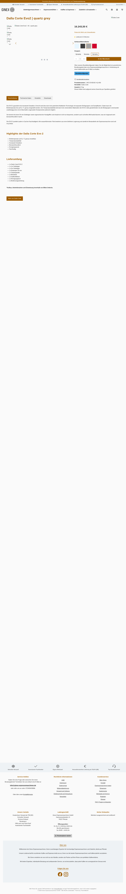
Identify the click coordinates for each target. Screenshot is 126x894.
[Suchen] (107, 9)
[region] (39, 43)
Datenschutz (63, 785)
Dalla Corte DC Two (17, 363)
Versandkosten (58, 888)
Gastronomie (103, 791)
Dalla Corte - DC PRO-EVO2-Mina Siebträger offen (28, 251)
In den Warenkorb (104, 59)
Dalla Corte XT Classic (18, 671)
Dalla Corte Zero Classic (19, 754)
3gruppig (86, 54)
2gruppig (78, 54)
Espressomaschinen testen (103, 785)
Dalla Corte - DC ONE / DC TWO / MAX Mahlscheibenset (30, 223)
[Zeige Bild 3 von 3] (47, 59)
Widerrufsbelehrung (63, 788)
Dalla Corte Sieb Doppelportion (21, 529)
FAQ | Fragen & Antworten (103, 802)
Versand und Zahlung (63, 791)
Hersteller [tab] (38, 98)
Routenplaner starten (64, 835)
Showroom (103, 788)
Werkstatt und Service (103, 794)
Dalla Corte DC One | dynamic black (23, 334)
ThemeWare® (84, 890)
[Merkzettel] (112, 9)
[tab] (12, 98)
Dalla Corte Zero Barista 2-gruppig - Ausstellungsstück (30, 726)
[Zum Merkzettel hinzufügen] (114, 219)
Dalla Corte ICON (16, 419)
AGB (63, 780)
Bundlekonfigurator (82, 73)
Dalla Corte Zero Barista (19, 699)
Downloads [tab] (47, 98)
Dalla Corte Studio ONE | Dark (21, 616)
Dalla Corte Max (16, 474)
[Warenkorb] (122, 9)
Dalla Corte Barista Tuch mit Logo (22, 306)
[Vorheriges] (16, 43)
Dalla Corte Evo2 (16, 391)
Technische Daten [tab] (25, 98)
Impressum (63, 783)
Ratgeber (103, 796)
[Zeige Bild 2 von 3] (44, 59)
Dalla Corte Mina (16, 502)
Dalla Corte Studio (16, 588)
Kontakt (103, 783)
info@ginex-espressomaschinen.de (23, 785)
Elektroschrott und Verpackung (63, 794)
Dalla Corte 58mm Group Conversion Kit (25, 279)
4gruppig (95, 54)
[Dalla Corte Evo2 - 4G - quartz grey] (44, 43)
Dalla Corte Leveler (17, 446)
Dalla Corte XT (15, 644)
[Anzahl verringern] (76, 59)
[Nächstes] (73, 43)
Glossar (103, 799)
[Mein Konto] (117, 9)
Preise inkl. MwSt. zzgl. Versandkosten (84, 32)
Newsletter (63, 796)
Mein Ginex (103, 780)
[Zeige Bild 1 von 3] (41, 59)
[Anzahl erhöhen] (84, 59)
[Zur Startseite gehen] (8, 9)
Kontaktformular (28, 794)
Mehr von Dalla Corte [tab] (14, 198)
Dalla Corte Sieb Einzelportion (21, 559)
